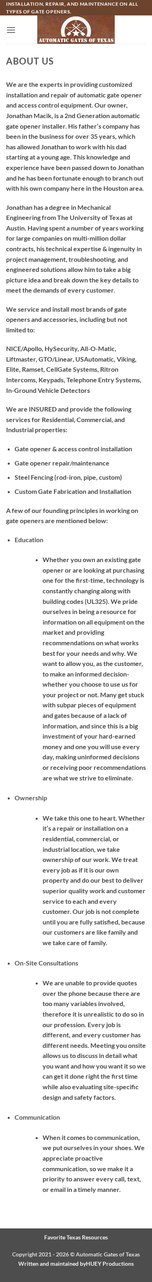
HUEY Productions (110, 1263)
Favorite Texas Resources (76, 1237)
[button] (11, 30)
